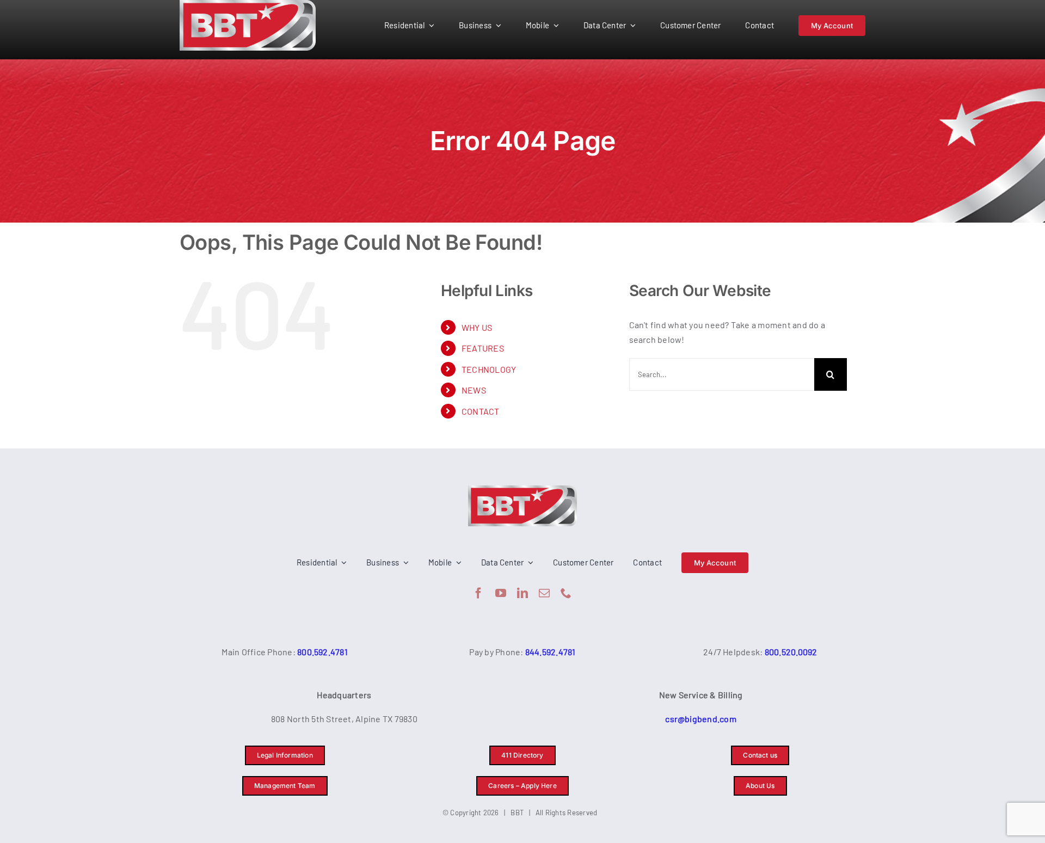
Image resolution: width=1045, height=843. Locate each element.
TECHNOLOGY (489, 369)
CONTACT (481, 411)
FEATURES (483, 348)
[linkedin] (522, 593)
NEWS (474, 390)
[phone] (566, 593)
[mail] (544, 593)
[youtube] (500, 593)
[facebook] (478, 593)
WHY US (477, 327)
